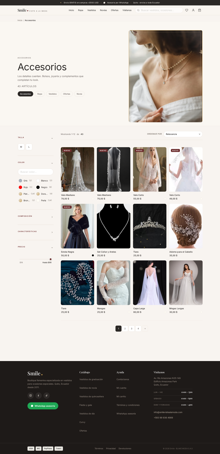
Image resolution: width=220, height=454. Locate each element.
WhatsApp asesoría (45, 406)
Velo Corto (138, 195)
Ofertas (114, 10)
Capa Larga (139, 308)
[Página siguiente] (145, 329)
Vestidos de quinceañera (91, 396)
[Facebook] (38, 395)
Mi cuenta (121, 388)
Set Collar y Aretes (106, 252)
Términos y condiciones (128, 405)
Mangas (101, 308)
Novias (103, 10)
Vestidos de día (87, 413)
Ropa (80, 10)
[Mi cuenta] (193, 10)
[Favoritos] (187, 10)
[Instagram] (30, 395)
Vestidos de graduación (91, 379)
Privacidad (111, 448)
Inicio (71, 10)
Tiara (135, 252)
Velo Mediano (68, 195)
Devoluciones (125, 448)
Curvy (82, 422)
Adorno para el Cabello (181, 252)
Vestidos (91, 10)
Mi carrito (121, 396)
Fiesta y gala (85, 405)
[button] (36, 138)
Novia (79, 94)
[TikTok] (46, 395)
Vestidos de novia (88, 388)
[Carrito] (200, 10)
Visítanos (127, 10)
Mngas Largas (176, 308)
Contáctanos (123, 379)
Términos (99, 448)
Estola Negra (67, 252)
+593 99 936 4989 (163, 417)
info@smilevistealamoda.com (168, 412)
